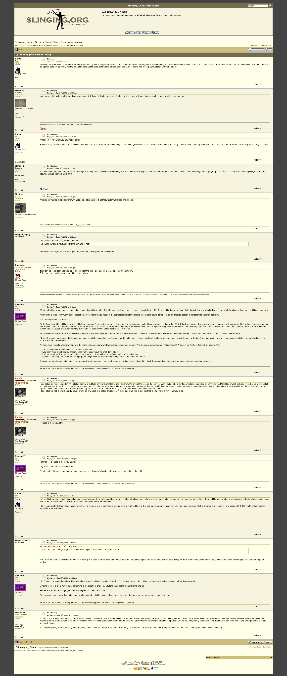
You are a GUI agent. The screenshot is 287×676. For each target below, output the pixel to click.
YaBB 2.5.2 (156, 662)
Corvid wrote (45, 241)
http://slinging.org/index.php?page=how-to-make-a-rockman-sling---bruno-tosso (180, 294)
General (39, 42)
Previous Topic (256, 45)
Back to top (20, 86)
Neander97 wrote (47, 546)
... (30, 49)
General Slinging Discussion (58, 42)
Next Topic (267, 45)
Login (156, 5)
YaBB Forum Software (129, 664)
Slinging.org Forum (24, 42)
